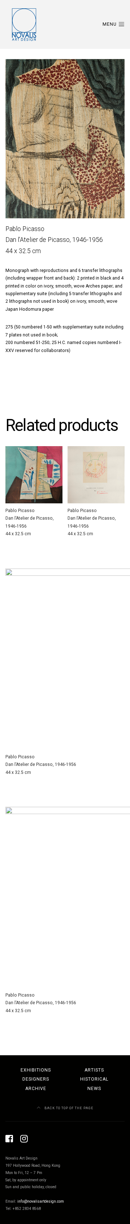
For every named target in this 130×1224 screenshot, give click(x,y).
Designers (35, 1079)
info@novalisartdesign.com (40, 1201)
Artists (94, 1070)
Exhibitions (36, 1070)
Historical (94, 1079)
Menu (110, 24)
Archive (35, 1088)
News (94, 1088)
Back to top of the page (68, 1108)
